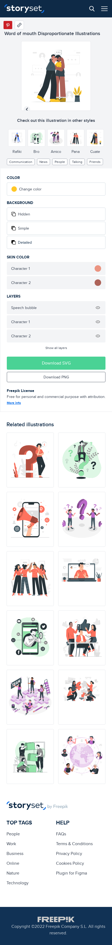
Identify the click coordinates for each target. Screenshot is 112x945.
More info (14, 403)
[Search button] (92, 8)
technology (18, 883)
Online (13, 863)
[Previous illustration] (27, 109)
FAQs (61, 834)
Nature (13, 873)
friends (95, 161)
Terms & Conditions (74, 844)
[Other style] (17, 138)
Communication (20, 161)
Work (11, 844)
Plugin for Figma (71, 873)
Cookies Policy (70, 863)
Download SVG (56, 363)
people (60, 161)
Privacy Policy (69, 853)
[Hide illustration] (98, 307)
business (15, 853)
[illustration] (30, 460)
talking (77, 161)
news (43, 161)
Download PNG (56, 377)
